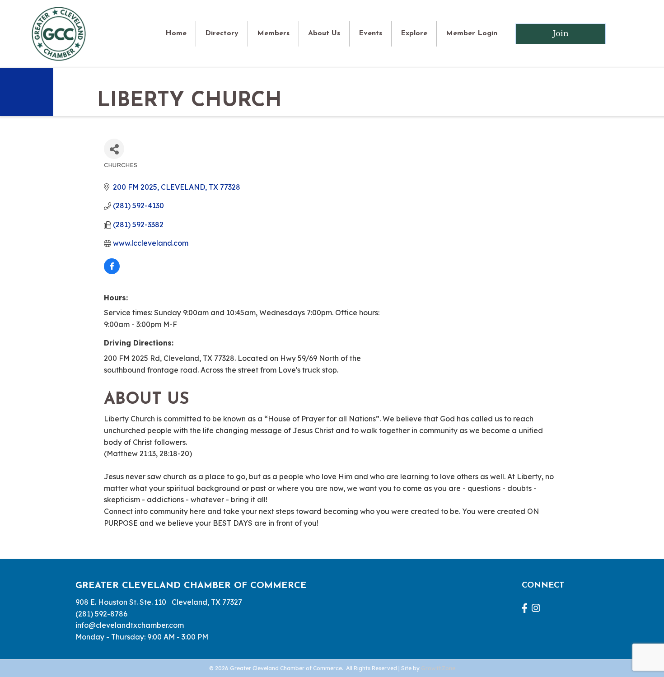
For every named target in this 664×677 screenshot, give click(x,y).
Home (176, 33)
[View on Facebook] (112, 271)
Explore (414, 33)
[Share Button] (114, 149)
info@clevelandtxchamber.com (129, 625)
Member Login (471, 33)
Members (273, 33)
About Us (324, 33)
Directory (221, 33)
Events (370, 33)
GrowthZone (438, 668)
